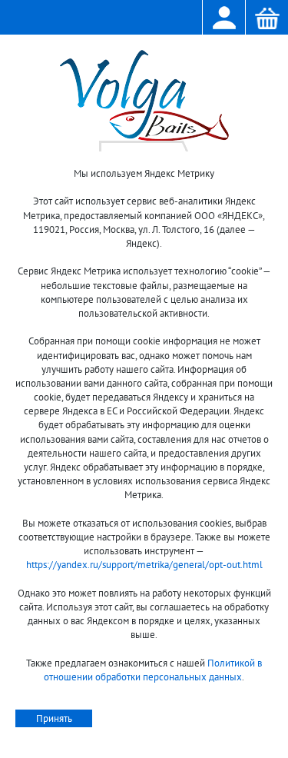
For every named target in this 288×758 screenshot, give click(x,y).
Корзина (266, 19)
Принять (54, 718)
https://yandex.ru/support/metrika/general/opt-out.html (144, 564)
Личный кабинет (223, 19)
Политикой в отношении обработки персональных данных (153, 670)
